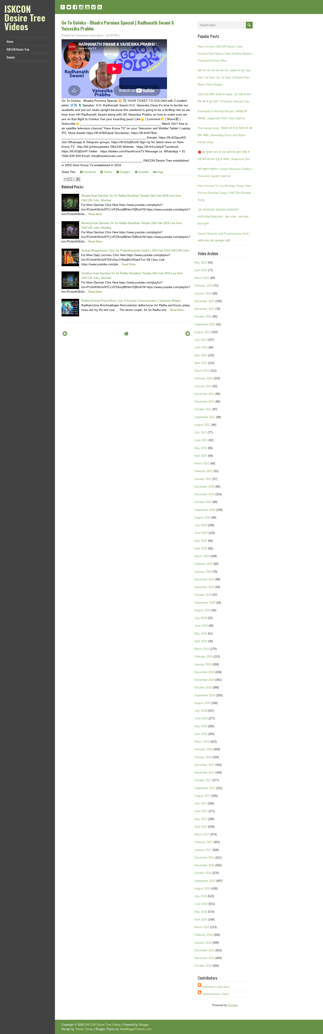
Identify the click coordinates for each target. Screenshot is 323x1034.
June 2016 (201, 904)
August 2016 (202, 888)
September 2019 (204, 602)
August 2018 (202, 703)
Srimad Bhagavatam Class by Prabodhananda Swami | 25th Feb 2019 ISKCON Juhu (135, 250)
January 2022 (203, 386)
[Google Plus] (62, 7)
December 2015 (204, 950)
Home (10, 41)
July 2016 (200, 896)
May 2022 (200, 355)
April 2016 (200, 919)
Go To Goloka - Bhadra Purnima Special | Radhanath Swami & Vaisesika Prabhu (118, 25)
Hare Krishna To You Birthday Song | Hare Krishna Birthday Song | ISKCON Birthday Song (224, 192)
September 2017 (204, 788)
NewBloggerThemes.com (136, 1029)
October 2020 (203, 502)
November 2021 (204, 401)
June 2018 (201, 718)
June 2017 (201, 811)
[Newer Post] (65, 334)
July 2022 (200, 339)
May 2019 (200, 633)
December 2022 (204, 301)
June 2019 (201, 625)
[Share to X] (74, 179)
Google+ (125, 172)
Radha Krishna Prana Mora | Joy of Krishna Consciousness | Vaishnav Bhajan (131, 300)
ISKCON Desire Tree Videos (24, 17)
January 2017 (203, 850)
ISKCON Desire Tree (18, 49)
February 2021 (203, 471)
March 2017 (201, 834)
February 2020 (203, 563)
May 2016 (200, 911)
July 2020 (200, 525)
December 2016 (204, 857)
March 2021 (201, 463)
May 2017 (200, 819)
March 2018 (201, 741)
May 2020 (200, 540)
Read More (95, 214)
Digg (159, 172)
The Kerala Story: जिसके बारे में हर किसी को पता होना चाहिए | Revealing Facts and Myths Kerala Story (225, 135)
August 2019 (202, 610)
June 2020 (201, 533)
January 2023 (203, 293)
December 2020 (204, 486)
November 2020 (204, 494)
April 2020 (200, 548)
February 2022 (203, 378)
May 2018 (200, 726)
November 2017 (204, 772)
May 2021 (200, 448)
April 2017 (200, 826)
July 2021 (200, 432)
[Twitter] (69, 7)
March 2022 (201, 370)
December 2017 (204, 765)
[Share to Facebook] (78, 179)
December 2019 (204, 579)
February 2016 (203, 934)
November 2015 (204, 958)
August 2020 (202, 517)
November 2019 (204, 587)
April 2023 (200, 270)
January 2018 (203, 757)
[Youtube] (87, 7)
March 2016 (201, 927)
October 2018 (203, 687)
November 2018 (204, 679)
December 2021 (204, 394)
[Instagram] (81, 7)
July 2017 (200, 803)
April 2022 (200, 363)
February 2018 (203, 749)
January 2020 (203, 571)
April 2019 (200, 641)
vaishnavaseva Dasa (215, 994)
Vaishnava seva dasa (215, 986)
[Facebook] (75, 7)
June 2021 (201, 440)
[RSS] (99, 7)
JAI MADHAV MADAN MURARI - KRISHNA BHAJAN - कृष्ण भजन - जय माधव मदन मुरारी (223, 216)
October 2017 (203, 780)
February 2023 (203, 285)
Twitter (107, 172)
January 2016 (203, 942)
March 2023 (201, 278)
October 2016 (203, 873)
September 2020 (204, 510)
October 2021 (203, 409)
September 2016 (204, 880)
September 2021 (204, 417)
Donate (11, 57)
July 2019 (200, 618)
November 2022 (204, 308)
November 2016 (204, 865)
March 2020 (201, 556)
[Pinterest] (93, 7)
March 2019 (201, 649)
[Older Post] (187, 334)
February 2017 (203, 842)
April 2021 (200, 455)
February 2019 (203, 656)
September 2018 (204, 695)
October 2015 (203, 965)
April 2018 (200, 734)
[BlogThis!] (70, 179)
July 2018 (200, 710)
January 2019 (203, 664)
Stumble (143, 172)
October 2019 (203, 594)
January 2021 (203, 479)
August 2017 (202, 795)
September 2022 (204, 324)
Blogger (233, 1005)
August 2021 (202, 424)
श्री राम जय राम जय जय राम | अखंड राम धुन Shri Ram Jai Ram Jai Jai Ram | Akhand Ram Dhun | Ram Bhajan (224, 77)
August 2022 (202, 332)
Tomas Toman (84, 1029)
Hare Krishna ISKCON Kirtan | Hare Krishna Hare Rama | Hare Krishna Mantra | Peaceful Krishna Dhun (225, 53)
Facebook (89, 172)
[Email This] (66, 179)
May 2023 (200, 262)
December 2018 (204, 672)
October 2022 (203, 316)
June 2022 (201, 347)
